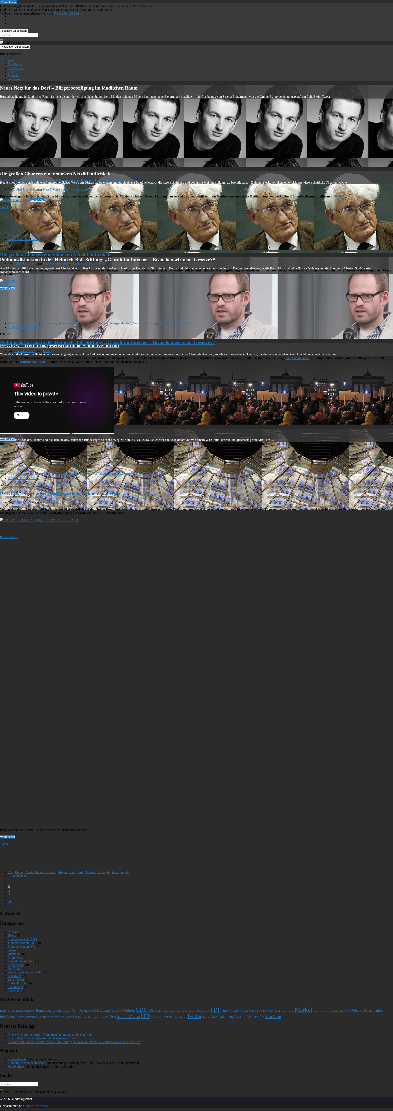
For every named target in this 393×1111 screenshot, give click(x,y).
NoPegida (103, 872)
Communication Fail (21, 943)
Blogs (12, 935)
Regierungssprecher (54, 1016)
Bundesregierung (48, 1010)
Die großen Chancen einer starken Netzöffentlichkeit (55, 173)
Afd (10, 872)
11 (9, 901)
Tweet (4, 207)
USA (214, 1017)
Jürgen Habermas (97, 323)
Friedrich (226, 1010)
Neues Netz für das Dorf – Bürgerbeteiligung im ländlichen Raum (69, 88)
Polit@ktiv (338, 196)
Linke (291, 1011)
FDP (215, 1010)
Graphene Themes (35, 1106)
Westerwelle (255, 1017)
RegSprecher (73, 1016)
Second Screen (89, 1017)
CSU (152, 1010)
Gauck (245, 1011)
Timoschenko (179, 1017)
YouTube (273, 1016)
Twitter (194, 1016)
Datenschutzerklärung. (68, 13)
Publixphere (16, 1066)
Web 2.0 (240, 1016)
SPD (145, 1016)
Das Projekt (15, 64)
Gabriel (237, 1010)
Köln (81, 872)
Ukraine (206, 1017)
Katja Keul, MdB (297, 358)
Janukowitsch (281, 1011)
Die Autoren (16, 68)
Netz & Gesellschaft (56, 189)
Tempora (167, 1016)
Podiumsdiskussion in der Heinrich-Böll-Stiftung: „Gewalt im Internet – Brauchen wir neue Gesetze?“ (107, 259)
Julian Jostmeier (24, 189)
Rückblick (14, 976)
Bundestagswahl (84, 1010)
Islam (72, 872)
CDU (142, 1010)
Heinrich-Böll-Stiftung (76, 474)
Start (11, 61)
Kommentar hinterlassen (24, 239)
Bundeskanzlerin (25, 1010)
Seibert (111, 1017)
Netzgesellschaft (120, 323)
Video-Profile (17, 983)
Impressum (15, 79)
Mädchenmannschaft (34, 361)
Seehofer (101, 1017)
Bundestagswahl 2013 (22, 939)
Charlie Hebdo (34, 872)
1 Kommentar (17, 876)
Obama (357, 1010)
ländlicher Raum (38, 235)
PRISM (5, 1017)
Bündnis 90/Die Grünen (33, 474)
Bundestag (67, 1011)
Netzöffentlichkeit (144, 323)
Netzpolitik (147, 474)
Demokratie (48, 323)
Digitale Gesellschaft (71, 323)
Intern (47, 351)
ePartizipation (17, 235)
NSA (349, 1011)
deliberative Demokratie (23, 323)
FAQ (11, 72)
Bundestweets (17, 1059)
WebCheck (15, 990)
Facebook (202, 1010)
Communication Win (21, 946)
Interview (14, 954)
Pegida (124, 872)
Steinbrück (156, 1017)
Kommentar (50, 502)
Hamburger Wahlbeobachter (26, 1063)
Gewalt (55, 474)
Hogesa (63, 872)
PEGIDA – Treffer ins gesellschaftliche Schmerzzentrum (59, 345)
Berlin (12, 474)
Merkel (303, 1009)
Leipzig (91, 872)
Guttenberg (255, 1010)
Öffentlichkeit (166, 323)
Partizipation (79, 189)
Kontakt (13, 75)
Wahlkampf (15, 987)
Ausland (13, 932)
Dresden (50, 872)
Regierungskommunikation (25, 972)
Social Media (96, 263)
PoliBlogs (14, 968)
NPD (115, 872)
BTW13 (11, 1011)
